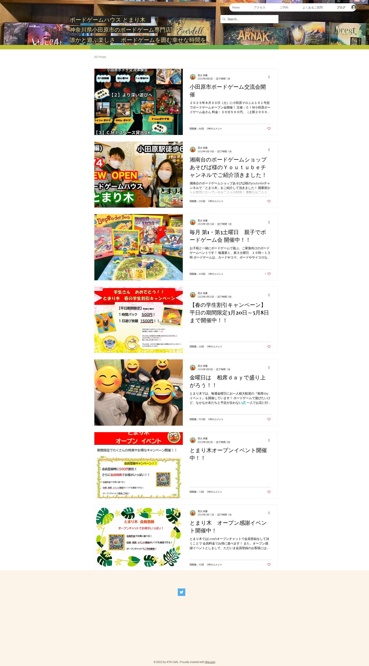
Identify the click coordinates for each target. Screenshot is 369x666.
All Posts (100, 57)
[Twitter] (181, 592)
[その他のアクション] (270, 77)
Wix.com (210, 662)
